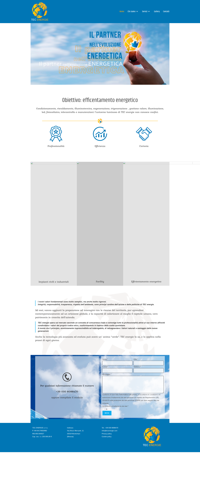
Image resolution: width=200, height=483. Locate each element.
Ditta (136, 359)
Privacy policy (107, 434)
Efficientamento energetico (146, 281)
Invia (107, 413)
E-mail (105, 367)
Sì (106, 409)
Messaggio (106, 374)
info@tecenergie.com (109, 431)
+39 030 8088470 (111, 428)
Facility (100, 281)
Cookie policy (106, 436)
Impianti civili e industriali (54, 282)
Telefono (137, 367)
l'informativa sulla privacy (128, 395)
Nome (105, 359)
